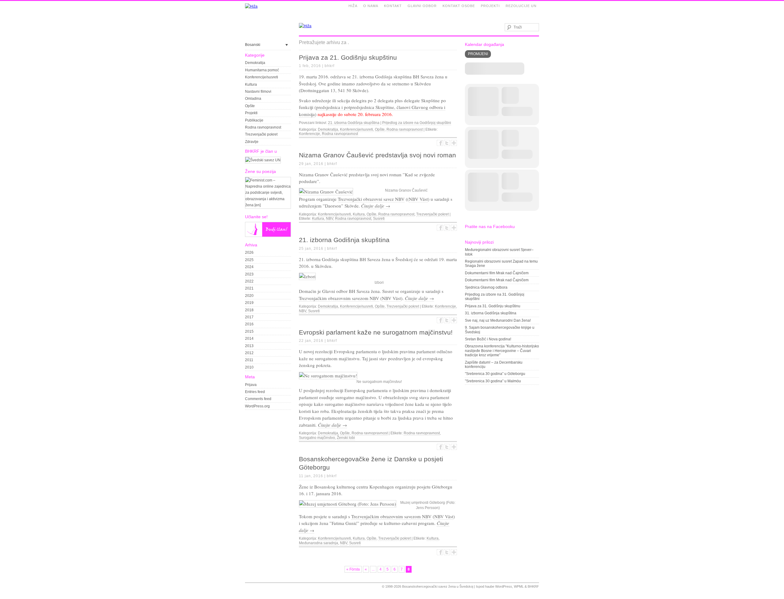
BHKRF (533, 586)
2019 (249, 303)
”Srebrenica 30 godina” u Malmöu (493, 381)
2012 (249, 353)
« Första (353, 569)
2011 (249, 360)
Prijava (251, 385)
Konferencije (309, 134)
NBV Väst (418, 199)
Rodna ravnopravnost (263, 127)
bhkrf (329, 66)
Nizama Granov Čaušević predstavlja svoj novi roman (377, 155)
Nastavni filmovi (258, 91)
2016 (249, 324)
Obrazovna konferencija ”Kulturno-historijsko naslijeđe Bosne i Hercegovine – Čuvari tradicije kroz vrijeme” (502, 350)
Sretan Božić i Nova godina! (488, 339)
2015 (249, 331)
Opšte (250, 106)
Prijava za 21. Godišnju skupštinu (348, 57)
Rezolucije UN (521, 6)
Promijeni (478, 54)
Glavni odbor (422, 6)
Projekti (490, 6)
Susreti (379, 218)
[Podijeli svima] (454, 143)
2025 (249, 260)
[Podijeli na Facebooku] (440, 143)
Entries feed (255, 392)
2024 (249, 267)
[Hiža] (251, 6)
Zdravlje (251, 142)
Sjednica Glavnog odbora (486, 287)
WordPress (503, 586)
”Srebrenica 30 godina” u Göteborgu (495, 374)
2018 (249, 310)
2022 (249, 281)
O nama (370, 6)
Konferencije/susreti (261, 77)
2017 (249, 317)
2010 (249, 367)
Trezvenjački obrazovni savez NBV (371, 199)
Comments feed (258, 399)
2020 (249, 296)
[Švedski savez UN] (263, 160)
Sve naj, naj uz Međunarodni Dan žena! (498, 320)
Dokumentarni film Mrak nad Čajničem (497, 273)
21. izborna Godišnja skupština (353, 123)
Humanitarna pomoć (262, 70)
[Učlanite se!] (268, 236)
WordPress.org (257, 406)
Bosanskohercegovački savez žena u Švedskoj (437, 586)
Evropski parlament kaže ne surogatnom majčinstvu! (376, 332)
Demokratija (255, 63)
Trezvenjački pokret (261, 134)
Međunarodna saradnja (318, 543)
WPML (519, 586)
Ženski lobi (346, 438)
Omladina (253, 98)
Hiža (353, 6)
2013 (249, 346)
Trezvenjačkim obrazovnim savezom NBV (339, 298)
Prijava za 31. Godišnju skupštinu (492, 306)
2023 (249, 274)
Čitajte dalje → (375, 206)
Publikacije (254, 120)
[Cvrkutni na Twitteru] (447, 143)
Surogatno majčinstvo (317, 438)
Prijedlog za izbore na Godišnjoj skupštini (416, 123)
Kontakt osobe (459, 6)
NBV (329, 218)
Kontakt (393, 6)
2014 (249, 338)
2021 (249, 288)
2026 (249, 252)
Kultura (251, 84)
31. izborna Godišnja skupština (490, 313)
